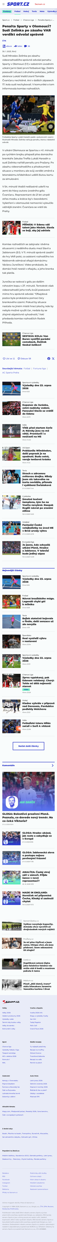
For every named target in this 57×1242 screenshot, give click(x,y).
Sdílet (19, 46)
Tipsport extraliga (8, 1053)
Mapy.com (6, 1111)
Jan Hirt (33, 1019)
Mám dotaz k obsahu (38, 1180)
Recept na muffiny (37, 1050)
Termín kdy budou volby (11, 1022)
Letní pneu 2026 (36, 1081)
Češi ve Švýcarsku (9, 1090)
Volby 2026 (6, 1013)
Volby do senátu (8, 1026)
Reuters (50, 1206)
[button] (28, 115)
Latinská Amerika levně (11, 1093)
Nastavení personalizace (39, 1189)
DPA (45, 1206)
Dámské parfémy (36, 1156)
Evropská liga (28, 542)
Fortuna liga (39, 368)
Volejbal (25, 522)
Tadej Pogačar (35, 1022)
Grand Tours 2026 (36, 1029)
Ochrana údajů (35, 1176)
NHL (4, 1063)
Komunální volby (8, 1029)
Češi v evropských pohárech (12, 1115)
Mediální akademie (37, 1183)
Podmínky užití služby (38, 1173)
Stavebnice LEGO (22, 1156)
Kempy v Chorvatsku (10, 1081)
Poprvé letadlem (8, 1084)
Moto (42, 11)
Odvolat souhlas (36, 1186)
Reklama (5, 1189)
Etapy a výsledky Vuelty (39, 1016)
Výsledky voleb (8, 1019)
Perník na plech (36, 1063)
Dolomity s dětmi (8, 1097)
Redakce (5, 1173)
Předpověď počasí (18, 1111)
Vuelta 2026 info (36, 1013)
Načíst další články (28, 746)
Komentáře (8, 765)
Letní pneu (48, 1156)
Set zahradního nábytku (11, 1137)
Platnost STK (34, 1097)
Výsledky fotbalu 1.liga (10, 1050)
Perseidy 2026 (31, 1111)
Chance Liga (27, 333)
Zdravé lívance (35, 1053)
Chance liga (6, 1047)
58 (29, 46)
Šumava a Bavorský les (11, 1087)
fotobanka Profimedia (10, 1209)
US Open (26, 448)
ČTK (4, 41)
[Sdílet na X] (53, 358)
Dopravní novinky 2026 (39, 1087)
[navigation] (3, 4)
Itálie (24, 425)
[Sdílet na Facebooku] (48, 358)
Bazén (4, 1133)
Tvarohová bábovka (37, 1056)
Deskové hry (7, 1159)
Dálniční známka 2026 (38, 1084)
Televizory (16, 1159)
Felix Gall (33, 1026)
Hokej (26, 11)
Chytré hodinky (27, 1159)
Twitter (5, 1186)
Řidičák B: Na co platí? (38, 1090)
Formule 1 (6, 1059)
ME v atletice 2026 (9, 1056)
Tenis (34, 11)
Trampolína (26, 1133)
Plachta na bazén (14, 1133)
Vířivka (34, 1137)
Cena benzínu (42, 1111)
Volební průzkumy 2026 (11, 1016)
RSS (3, 1176)
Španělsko (26, 635)
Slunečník (35, 1133)
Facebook (6, 1180)
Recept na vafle (36, 1059)
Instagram (6, 1183)
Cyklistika (26, 496)
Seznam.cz (40, 4)
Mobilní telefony (8, 1156)
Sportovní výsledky (30, 382)
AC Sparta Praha (10, 372)
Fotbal (17, 11)
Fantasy (7, 11)
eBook (9, 46)
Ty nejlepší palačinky (38, 1047)
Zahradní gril (26, 1137)
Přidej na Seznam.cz (9, 1192)
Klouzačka (44, 1133)
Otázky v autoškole (37, 1093)
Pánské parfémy (40, 1159)
